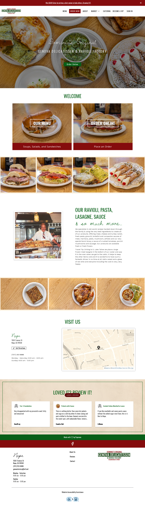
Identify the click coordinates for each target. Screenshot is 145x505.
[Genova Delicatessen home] (11, 11)
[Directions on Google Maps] (98, 349)
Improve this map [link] (127, 368)
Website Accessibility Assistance (72, 492)
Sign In (130, 11)
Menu (65, 11)
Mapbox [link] (107, 368)
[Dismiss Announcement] (140, 2)
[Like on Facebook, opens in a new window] (72, 444)
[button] (95, 11)
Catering (107, 11)
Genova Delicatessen (114, 455)
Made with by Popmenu (41, 437)
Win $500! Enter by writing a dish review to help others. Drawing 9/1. (68, 3)
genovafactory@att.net (20, 469)
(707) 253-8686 (18, 466)
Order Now (75, 11)
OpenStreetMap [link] (117, 368)
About (85, 11)
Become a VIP (118, 11)
